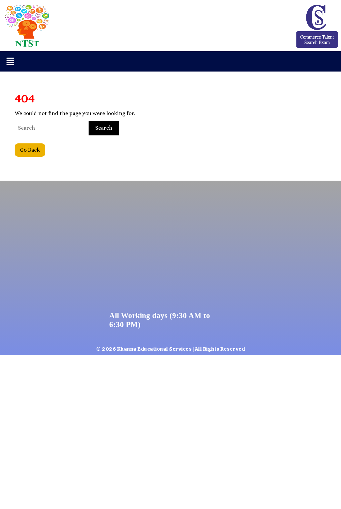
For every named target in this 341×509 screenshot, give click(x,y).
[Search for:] (51, 128)
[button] (10, 61)
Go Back (32, 148)
